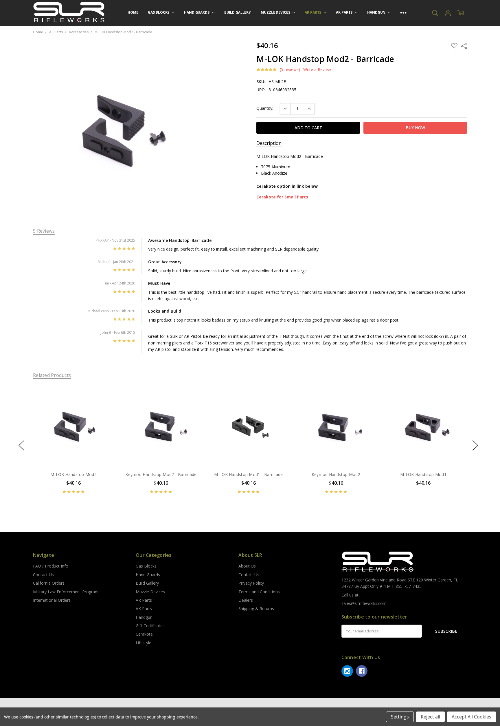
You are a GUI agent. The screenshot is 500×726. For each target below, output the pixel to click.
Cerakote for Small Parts (282, 197)
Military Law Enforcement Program (66, 591)
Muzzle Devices (276, 12)
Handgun (376, 12)
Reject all (430, 717)
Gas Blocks (159, 12)
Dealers (245, 600)
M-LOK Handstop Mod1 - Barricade (248, 474)
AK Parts (344, 12)
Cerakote (144, 634)
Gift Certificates (150, 625)
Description (269, 143)
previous (21, 446)
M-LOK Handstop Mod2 (73, 474)
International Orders (52, 600)
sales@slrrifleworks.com (364, 603)
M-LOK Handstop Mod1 (423, 474)
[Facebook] (361, 671)
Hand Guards (197, 12)
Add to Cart (73, 441)
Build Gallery (237, 12)
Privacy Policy (251, 583)
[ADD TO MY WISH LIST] (103, 404)
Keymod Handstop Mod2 (336, 474)
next (475, 446)
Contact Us (43, 574)
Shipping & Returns (256, 608)
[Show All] (403, 13)
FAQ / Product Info (50, 566)
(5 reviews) (290, 69)
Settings (400, 717)
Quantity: (264, 108)
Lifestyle (143, 642)
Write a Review (317, 69)
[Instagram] (347, 671)
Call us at (350, 595)
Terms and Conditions (259, 591)
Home (133, 12)
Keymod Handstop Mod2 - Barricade (160, 474)
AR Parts (313, 12)
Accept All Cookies (471, 717)
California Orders (49, 583)
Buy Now (73, 454)
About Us (247, 566)
